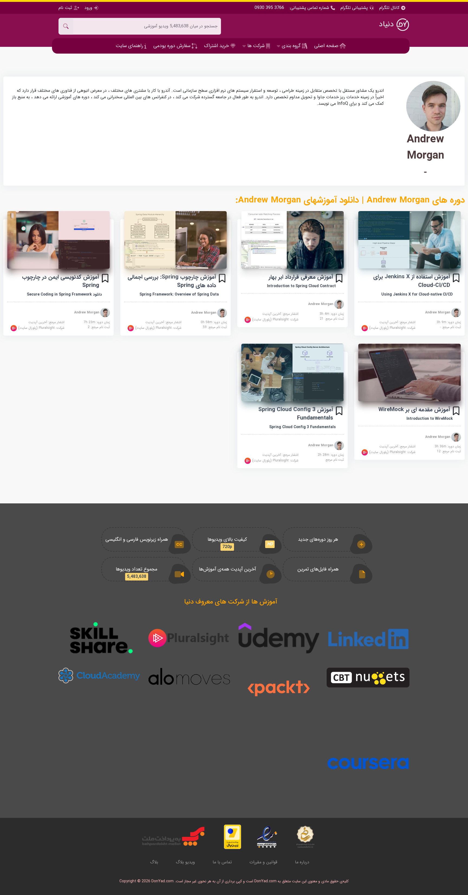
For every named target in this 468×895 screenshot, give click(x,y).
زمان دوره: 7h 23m (97, 322)
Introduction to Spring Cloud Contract (301, 286)
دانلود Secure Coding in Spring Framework (64, 294)
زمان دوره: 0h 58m (214, 322)
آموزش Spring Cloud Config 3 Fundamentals (295, 413)
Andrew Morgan (438, 312)
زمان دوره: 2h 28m (331, 455)
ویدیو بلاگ (185, 862)
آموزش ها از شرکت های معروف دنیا (230, 602)
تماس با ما (222, 862)
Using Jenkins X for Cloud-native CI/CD (417, 294)
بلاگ (154, 862)
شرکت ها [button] (256, 46)
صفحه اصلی (327, 46)
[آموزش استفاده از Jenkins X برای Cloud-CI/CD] (409, 239)
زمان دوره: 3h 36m (448, 446)
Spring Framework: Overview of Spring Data (179, 294)
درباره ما (302, 862)
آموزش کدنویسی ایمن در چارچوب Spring (60, 281)
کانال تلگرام (390, 8)
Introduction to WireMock (430, 419)
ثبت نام (65, 7)
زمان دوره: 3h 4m (332, 314)
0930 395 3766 (269, 8)
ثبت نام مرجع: (450, 327)
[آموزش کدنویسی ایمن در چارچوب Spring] (58, 240)
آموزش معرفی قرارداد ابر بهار (301, 277)
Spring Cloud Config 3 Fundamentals (302, 427)
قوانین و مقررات (263, 862)
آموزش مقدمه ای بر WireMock (414, 409)
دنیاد (387, 24)
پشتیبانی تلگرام (354, 7)
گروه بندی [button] (291, 46)
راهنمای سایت (130, 46)
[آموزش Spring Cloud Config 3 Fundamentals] (292, 372)
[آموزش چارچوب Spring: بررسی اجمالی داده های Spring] (175, 240)
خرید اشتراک (217, 46)
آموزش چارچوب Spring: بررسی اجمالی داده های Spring (172, 281)
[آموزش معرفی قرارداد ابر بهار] (292, 240)
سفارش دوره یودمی (172, 46)
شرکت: (391, 327)
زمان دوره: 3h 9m (449, 322)
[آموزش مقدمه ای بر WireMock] (409, 372)
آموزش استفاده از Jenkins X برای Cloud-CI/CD (411, 281)
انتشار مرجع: (397, 322)
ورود (88, 7)
